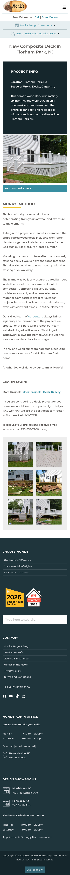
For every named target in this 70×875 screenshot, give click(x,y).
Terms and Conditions (17, 676)
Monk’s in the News (16, 664)
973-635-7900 (17, 757)
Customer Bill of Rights (18, 566)
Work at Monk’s (13, 652)
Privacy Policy (12, 670)
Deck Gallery (52, 392)
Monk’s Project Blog (16, 646)
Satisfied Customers (16, 572)
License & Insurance (16, 658)
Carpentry (48, 86)
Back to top (33, 869)
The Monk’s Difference (17, 560)
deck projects (32, 392)
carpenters (35, 316)
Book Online (50, 17)
